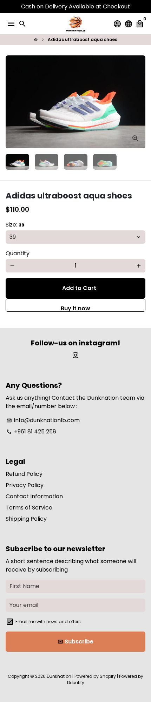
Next (138, 102)
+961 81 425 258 (31, 431)
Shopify (108, 676)
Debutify (75, 683)
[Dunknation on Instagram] (75, 355)
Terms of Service (29, 508)
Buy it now (75, 308)
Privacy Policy (25, 485)
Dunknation (59, 676)
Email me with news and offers (48, 622)
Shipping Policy (26, 519)
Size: (15, 225)
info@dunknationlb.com (43, 420)
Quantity (17, 253)
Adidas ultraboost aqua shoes (82, 39)
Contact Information (34, 496)
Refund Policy (24, 474)
